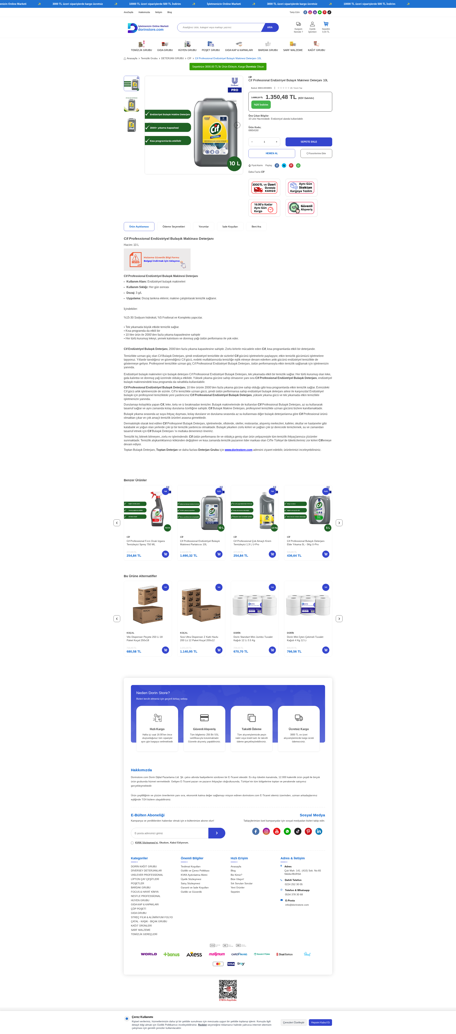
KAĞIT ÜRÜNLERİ (141, 925)
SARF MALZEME (293, 50)
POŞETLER (137, 883)
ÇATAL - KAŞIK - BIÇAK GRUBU (149, 921)
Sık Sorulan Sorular (242, 883)
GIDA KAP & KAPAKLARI (239, 50)
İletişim (158, 12)
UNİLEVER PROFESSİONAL (147, 874)
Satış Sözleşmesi (190, 883)
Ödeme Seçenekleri (174, 226)
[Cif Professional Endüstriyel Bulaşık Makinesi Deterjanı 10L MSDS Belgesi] (157, 269)
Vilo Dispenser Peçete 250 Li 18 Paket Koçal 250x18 (145, 638)
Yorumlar (204, 226)
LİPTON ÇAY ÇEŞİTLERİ (145, 879)
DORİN (237, 633)
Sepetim (235, 891)
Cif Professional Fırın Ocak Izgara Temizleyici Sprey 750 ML (146, 543)
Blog (169, 12)
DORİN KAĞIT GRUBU (144, 866)
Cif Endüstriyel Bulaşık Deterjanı (145, 348)
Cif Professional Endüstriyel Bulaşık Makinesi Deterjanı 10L (228, 58)
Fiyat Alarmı (257, 165)
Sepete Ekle (309, 141)
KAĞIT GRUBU (316, 50)
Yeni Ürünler (238, 887)
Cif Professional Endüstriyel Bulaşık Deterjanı (286, 377)
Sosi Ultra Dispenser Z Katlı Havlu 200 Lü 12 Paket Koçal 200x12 (199, 638)
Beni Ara (256, 226)
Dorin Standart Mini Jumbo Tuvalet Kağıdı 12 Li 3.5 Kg (253, 638)
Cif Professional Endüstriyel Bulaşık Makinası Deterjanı (169, 238)
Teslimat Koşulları (191, 866)
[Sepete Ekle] (165, 554)
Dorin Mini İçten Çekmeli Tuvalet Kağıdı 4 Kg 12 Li (305, 638)
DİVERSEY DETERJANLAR (146, 870)
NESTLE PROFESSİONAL (145, 896)
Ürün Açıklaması (139, 226)
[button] (150, 125)
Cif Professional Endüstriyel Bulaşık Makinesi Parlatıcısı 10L (200, 543)
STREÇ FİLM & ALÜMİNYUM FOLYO (152, 917)
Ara (270, 27)
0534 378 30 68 (294, 894)
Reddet (202, 1024)
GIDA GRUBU (165, 50)
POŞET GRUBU (211, 50)
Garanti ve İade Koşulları (195, 887)
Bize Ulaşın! (237, 879)
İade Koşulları (230, 226)
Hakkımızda (144, 12)
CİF (189, 58)
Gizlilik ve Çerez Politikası (195, 870)
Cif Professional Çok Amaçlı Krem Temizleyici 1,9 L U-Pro (252, 543)
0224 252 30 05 (294, 884)
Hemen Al (272, 153)
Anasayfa (132, 58)
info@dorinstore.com (297, 904)
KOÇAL (130, 633)
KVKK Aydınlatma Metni (194, 874)
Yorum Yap (297, 88)
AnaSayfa (128, 12)
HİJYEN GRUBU (187, 50)
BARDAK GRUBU (268, 50)
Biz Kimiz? (236, 874)
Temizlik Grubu (149, 58)
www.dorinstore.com (238, 449)
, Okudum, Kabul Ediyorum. (162, 842)
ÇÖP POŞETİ (138, 908)
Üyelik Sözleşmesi (191, 879)
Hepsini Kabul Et (320, 1022)
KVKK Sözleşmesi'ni (146, 842)
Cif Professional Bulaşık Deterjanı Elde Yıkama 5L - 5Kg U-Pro (306, 543)
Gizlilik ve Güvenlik (191, 891)
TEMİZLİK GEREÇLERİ (144, 934)
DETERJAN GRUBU (172, 58)
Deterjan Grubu (208, 449)
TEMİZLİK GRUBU (141, 50)
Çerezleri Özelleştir (293, 1022)
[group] (194, 125)
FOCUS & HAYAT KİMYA (145, 891)
